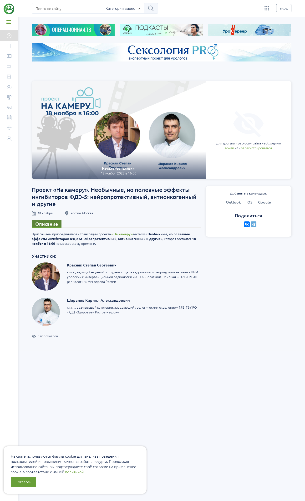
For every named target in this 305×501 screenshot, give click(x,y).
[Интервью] (9, 128)
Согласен (23, 481)
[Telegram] (253, 224)
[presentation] (18, 73)
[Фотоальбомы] (9, 108)
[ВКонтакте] (247, 224)
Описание (46, 224)
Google (264, 201)
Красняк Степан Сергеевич (92, 264)
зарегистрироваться (256, 147)
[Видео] (9, 46)
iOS (249, 201)
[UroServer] (9, 87)
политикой (74, 471)
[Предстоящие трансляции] (9, 35)
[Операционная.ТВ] (9, 77)
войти (229, 147)
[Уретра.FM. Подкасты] (9, 97)
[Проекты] (9, 56)
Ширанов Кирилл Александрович (98, 300)
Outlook (233, 201)
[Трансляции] (9, 67)
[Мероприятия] (9, 118)
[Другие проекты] (267, 8)
